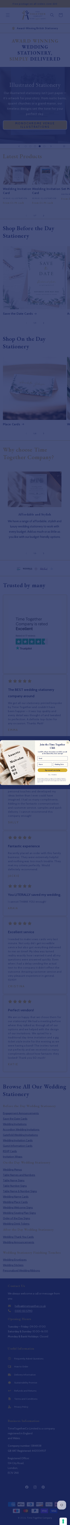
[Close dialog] (67, 742)
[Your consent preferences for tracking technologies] (63, 1521)
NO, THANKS (52, 774)
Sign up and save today (52, 770)
